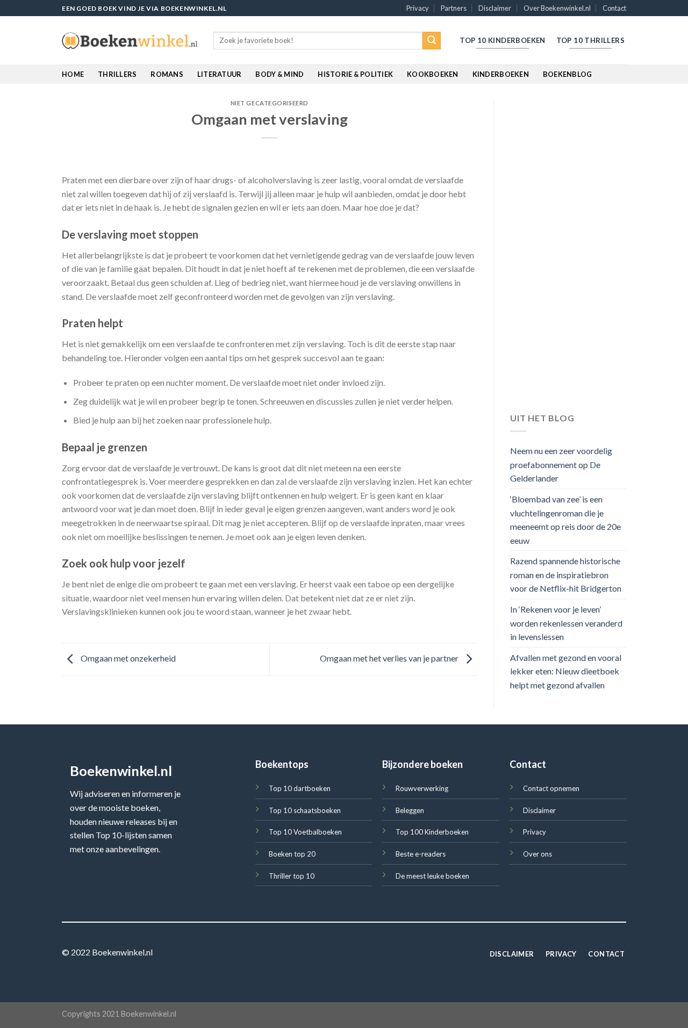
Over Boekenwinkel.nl (557, 8)
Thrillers (117, 74)
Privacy (417, 8)
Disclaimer (494, 8)
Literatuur (219, 74)
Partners (454, 8)
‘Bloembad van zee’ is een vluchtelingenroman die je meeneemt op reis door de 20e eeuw (565, 519)
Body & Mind (279, 74)
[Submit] (431, 41)
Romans (166, 74)
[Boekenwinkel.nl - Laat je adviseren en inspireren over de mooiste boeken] (129, 40)
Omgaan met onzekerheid (127, 658)
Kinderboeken (500, 74)
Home (73, 74)
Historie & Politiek (355, 74)
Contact (614, 8)
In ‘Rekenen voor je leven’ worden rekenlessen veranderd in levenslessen (566, 623)
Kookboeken (432, 74)
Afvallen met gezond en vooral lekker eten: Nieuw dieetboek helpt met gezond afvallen (565, 671)
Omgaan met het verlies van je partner (390, 658)
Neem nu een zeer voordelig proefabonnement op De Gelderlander (561, 465)
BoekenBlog (567, 74)
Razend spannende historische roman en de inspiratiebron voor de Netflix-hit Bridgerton (565, 575)
